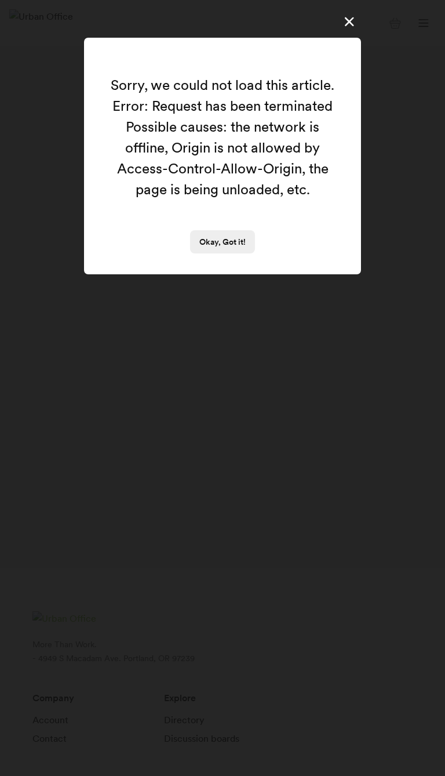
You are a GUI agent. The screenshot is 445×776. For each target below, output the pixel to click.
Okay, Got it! (222, 242)
